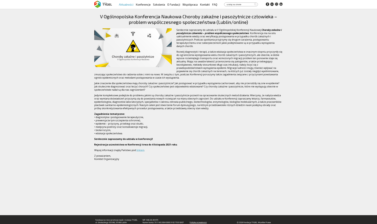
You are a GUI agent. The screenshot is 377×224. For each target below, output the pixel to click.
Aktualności (126, 4)
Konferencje (143, 4)
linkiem (140, 150)
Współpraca (190, 4)
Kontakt (205, 4)
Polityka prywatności (198, 222)
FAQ (214, 4)
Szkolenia (159, 4)
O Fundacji (173, 4)
